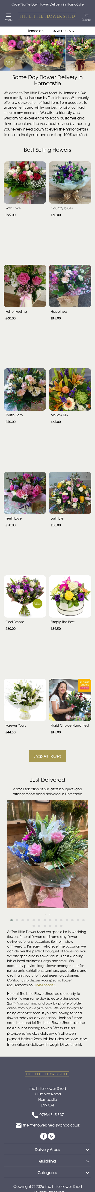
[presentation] (45, 914)
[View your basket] (86, 17)
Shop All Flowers (47, 756)
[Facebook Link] (44, 1135)
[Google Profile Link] (51, 1135)
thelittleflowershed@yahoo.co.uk (51, 1125)
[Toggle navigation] (8, 17)
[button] (11, 920)
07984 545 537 (63, 31)
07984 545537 (44, 985)
